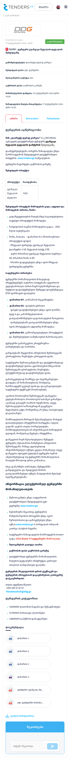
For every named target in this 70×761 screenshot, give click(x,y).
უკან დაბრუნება (12, 15)
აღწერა (14, 118)
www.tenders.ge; (29, 505)
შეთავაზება (32, 118)
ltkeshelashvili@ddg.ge (18, 591)
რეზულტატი (53, 118)
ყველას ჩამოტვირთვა (22, 716)
